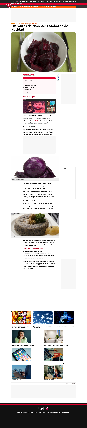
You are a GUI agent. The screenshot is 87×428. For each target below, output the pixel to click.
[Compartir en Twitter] (58, 75)
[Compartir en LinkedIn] (58, 80)
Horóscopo (67, 412)
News (18, 412)
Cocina (39, 412)
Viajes (62, 412)
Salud (47, 412)
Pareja (31, 412)
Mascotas (57, 412)
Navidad (37, 120)
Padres (35, 412)
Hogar (43, 412)
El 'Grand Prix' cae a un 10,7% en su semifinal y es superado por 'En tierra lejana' (34, 6)
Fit (28, 412)
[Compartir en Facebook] (58, 77)
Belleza (25, 412)
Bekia (17, 4)
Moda (21, 412)
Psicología (52, 412)
